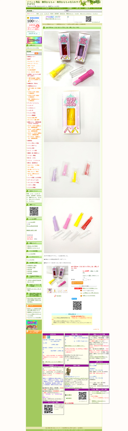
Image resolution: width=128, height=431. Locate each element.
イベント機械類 (31, 115)
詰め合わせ (62, 13)
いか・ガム (31, 67)
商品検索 (29, 10)
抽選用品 (30, 140)
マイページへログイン (58, 8)
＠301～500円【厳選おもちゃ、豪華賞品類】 (34, 130)
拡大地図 (29, 273)
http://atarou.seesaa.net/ (73, 387)
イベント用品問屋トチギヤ (99, 393)
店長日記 (67, 383)
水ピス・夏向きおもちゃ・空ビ (33, 174)
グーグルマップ (96, 22)
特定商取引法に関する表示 (69, 428)
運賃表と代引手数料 (32, 246)
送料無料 (57, 13)
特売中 (51, 13)
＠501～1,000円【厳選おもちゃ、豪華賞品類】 (34, 133)
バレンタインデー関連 (33, 182)
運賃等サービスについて (33, 248)
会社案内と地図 (34, 262)
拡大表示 (59, 295)
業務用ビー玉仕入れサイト (99, 401)
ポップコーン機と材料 (33, 119)
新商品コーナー (31, 56)
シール (41, 13)
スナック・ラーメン (33, 63)
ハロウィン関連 (31, 185)
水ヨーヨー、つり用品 (33, 165)
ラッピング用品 (31, 113)
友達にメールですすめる (89, 295)
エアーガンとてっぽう (33, 180)
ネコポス (77, 13)
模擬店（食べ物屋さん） (34, 153)
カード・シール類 (32, 150)
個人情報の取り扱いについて (53, 428)
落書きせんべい (70, 13)
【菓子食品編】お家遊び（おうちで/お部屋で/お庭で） (34, 79)
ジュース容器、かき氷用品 (34, 177)
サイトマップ (96, 8)
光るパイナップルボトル (86, 13)
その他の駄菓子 (32, 70)
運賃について (33, 243)
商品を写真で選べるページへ (53, 18)
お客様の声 (87, 8)
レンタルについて (34, 256)
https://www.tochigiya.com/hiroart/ (77, 378)
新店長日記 (68, 384)
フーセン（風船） (32, 155)
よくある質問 (31, 222)
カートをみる (45, 8)
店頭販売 (69, 398)
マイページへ (31, 31)
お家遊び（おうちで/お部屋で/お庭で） (34, 75)
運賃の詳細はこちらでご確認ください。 (75, 345)
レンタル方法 (30, 259)
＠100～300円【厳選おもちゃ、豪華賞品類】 (34, 126)
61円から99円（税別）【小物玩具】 (34, 96)
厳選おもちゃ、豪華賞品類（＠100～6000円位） (34, 122)
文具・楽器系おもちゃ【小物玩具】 (33, 100)
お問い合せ (78, 8)
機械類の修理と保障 (32, 230)
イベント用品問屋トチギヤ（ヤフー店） (35, 332)
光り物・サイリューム (33, 169)
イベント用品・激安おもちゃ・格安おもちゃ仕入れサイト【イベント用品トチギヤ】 (63, 3)
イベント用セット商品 (33, 143)
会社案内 (69, 395)
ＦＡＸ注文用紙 (34, 251)
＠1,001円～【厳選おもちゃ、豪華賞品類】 (34, 137)
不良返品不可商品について (35, 277)
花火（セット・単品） (33, 171)
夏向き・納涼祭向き (33, 163)
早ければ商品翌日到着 (32, 226)
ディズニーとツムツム (33, 103)
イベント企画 (95, 391)
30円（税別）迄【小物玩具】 (34, 89)
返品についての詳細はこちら (90, 288)
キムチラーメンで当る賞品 (34, 317)
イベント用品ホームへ (48, 24)
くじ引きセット (31, 108)
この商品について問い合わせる (91, 292)
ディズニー (95, 13)
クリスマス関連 (31, 187)
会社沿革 (29, 269)
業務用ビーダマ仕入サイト (34, 312)
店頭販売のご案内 (31, 265)
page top (97, 329)
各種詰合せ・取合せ (33, 83)
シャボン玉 (30, 110)
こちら (101, 358)
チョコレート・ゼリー (33, 61)
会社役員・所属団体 (32, 271)
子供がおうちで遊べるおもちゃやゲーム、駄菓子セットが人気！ (43, 6)
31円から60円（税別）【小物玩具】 (34, 92)
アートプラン (95, 402)
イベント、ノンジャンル (34, 160)
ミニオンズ (46, 13)
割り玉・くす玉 (31, 158)
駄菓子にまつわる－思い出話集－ (35, 285)
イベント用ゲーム (32, 145)
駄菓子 (29, 59)
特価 (37, 13)
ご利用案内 (69, 8)
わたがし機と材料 (32, 117)
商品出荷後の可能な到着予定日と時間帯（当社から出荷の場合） (35, 294)
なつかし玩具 (31, 148)
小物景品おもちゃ (32, 86)
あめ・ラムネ (31, 65)
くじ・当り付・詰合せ (33, 72)
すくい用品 (31, 167)
